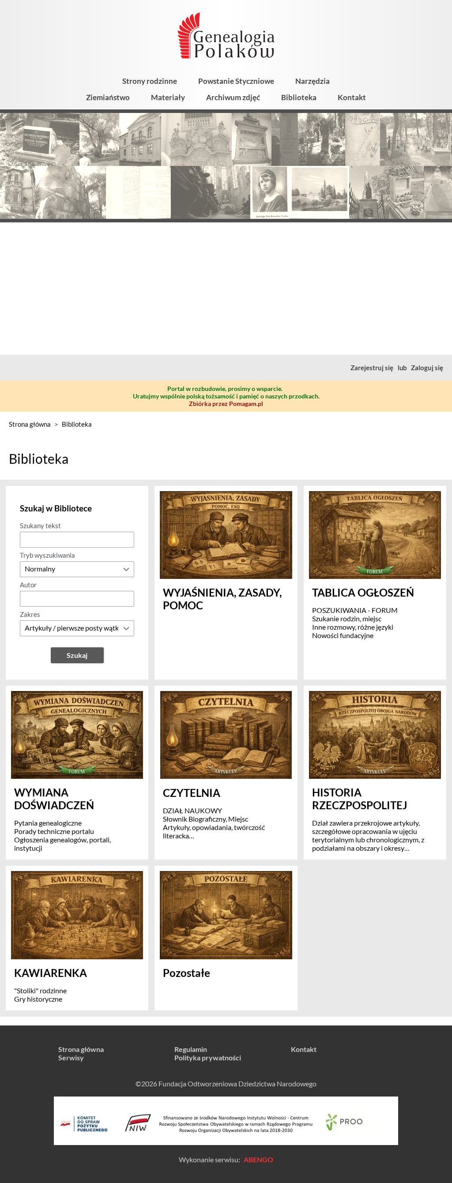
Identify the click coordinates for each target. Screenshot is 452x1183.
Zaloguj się (427, 368)
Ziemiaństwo (108, 97)
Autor (28, 585)
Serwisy (71, 1057)
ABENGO (258, 1159)
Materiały (168, 97)
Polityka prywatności (207, 1057)
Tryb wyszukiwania (47, 555)
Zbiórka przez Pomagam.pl (226, 403)
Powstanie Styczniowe (236, 81)
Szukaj (77, 655)
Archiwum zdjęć (233, 97)
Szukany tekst (40, 526)
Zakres (30, 614)
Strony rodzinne (149, 81)
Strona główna (30, 424)
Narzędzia (312, 81)
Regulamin (190, 1049)
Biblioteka (298, 97)
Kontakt (352, 97)
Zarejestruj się (371, 368)
